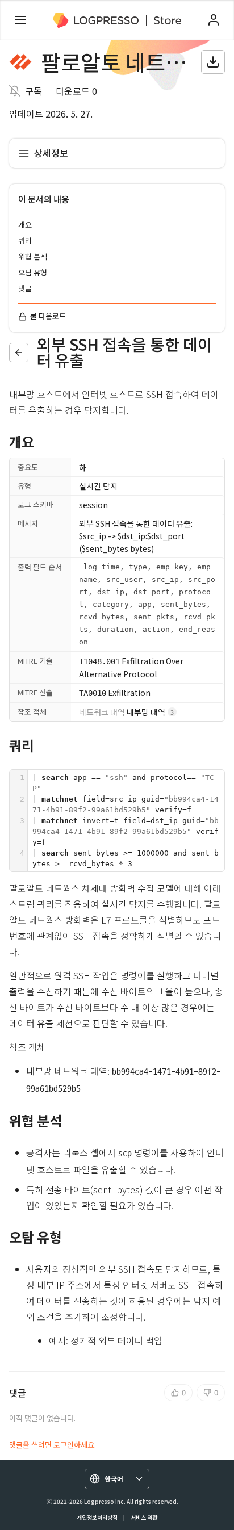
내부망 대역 (126, 712)
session (93, 504)
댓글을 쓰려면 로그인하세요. (52, 1444)
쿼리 (25, 240)
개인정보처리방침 (97, 1517)
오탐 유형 (32, 272)
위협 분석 (32, 256)
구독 (33, 91)
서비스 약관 (144, 1517)
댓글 (25, 288)
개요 (25, 224)
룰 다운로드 (48, 316)
